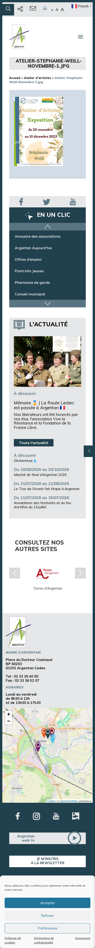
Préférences (47, 928)
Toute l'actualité (33, 442)
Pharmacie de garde (32, 282)
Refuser (47, 915)
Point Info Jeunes (29, 271)
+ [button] (8, 714)
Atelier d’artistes (37, 78)
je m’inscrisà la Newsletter (47, 861)
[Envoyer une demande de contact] (32, 9)
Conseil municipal (30, 294)
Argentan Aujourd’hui (33, 247)
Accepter (47, 903)
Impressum (82, 938)
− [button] (8, 721)
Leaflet (51, 801)
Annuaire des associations (37, 236)
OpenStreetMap (68, 801)
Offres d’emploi (28, 259)
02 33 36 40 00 (26, 676)
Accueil (14, 78)
